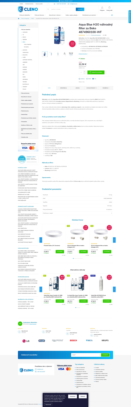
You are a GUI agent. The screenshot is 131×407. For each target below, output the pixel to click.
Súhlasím (82, 396)
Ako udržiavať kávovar (24, 234)
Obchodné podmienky (100, 377)
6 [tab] (79, 258)
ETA (23, 74)
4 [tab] (79, 307)
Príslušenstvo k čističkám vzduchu (83, 384)
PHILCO (24, 89)
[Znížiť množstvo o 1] (84, 73)
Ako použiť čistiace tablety (25, 242)
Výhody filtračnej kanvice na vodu (27, 291)
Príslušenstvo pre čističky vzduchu (28, 118)
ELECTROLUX (26, 84)
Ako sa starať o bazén (24, 304)
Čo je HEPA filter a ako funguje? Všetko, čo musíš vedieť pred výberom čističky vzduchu (28, 252)
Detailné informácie (83, 54)
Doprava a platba (39, 4)
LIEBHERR (25, 62)
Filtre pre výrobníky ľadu (26, 133)
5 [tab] (78, 258)
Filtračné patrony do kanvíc (82, 378)
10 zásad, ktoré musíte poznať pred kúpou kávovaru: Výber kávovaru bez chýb (28, 210)
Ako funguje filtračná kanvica (26, 289)
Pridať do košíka (97, 72)
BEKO (24, 42)
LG (23, 34)
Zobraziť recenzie (32, 324)
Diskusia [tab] (78, 88)
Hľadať (80, 9)
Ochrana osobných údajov (101, 379)
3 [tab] (75, 258)
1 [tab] (73, 258)
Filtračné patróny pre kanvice (27, 107)
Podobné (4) (105, 88)
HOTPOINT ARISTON (27, 59)
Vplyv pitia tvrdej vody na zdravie (27, 190)
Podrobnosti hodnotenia (96, 35)
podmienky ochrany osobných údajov (53, 401)
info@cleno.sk (40, 369)
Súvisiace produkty (91, 88)
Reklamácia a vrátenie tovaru (101, 373)
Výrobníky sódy (24, 137)
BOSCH (24, 37)
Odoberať (105, 355)
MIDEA (24, 77)
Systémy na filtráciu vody (26, 125)
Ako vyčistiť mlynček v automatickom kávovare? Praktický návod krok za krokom (28, 180)
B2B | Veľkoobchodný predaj (101, 375)
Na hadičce (26, 47)
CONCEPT (25, 86)
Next (114, 240)
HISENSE (25, 69)
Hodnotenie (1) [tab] (63, 88)
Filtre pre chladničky (25, 29)
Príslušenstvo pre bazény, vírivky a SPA (28, 129)
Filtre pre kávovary (25, 93)
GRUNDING (25, 79)
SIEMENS (25, 39)
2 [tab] (74, 258)
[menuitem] (25, 15)
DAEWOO (25, 50)
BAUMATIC (25, 55)
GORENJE (25, 67)
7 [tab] (80, 258)
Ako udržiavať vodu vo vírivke (26, 306)
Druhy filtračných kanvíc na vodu (27, 293)
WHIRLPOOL (26, 52)
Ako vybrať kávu (22, 228)
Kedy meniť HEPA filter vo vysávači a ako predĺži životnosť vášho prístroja (27, 257)
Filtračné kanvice (25, 111)
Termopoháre (24, 121)
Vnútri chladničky (27, 44)
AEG (24, 64)
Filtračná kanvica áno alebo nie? (27, 286)
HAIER (24, 57)
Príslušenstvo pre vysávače (27, 104)
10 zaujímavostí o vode (24, 192)
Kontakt (21, 4)
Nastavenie (48, 404)
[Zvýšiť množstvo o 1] (84, 71)
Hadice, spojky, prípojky (26, 100)
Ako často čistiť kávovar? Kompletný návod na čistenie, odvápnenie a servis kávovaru (28, 219)
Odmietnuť (72, 396)
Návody (97, 381)
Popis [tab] (49, 88)
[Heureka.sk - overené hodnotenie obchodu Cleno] (28, 159)
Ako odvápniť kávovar (24, 236)
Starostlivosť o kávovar (26, 96)
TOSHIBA (25, 81)
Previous (40, 240)
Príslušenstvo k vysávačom (82, 376)
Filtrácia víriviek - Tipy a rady (26, 308)
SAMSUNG (25, 32)
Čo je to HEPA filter (23, 263)
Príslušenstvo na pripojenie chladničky (82, 374)
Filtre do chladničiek (80, 367)
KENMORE (25, 72)
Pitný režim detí (22, 200)
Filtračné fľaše (24, 114)
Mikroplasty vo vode (23, 194)
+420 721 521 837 (41, 371)
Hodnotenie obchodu (29, 4)
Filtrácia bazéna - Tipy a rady (25, 302)
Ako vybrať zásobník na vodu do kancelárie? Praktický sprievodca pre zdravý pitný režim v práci (28, 175)
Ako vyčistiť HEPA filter (24, 261)
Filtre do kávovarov (80, 369)
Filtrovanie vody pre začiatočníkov (27, 188)
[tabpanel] (54, 240)
